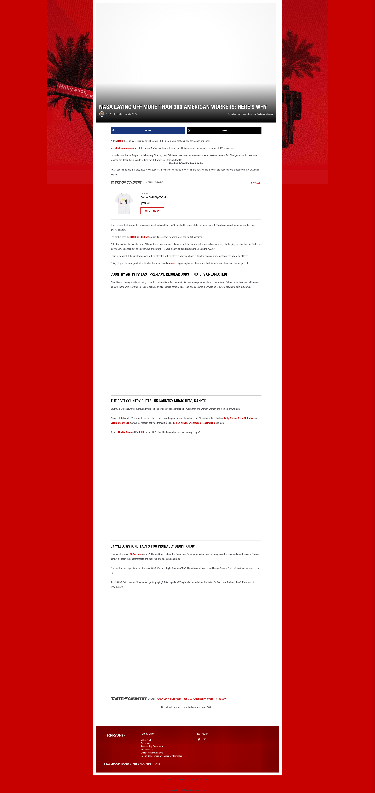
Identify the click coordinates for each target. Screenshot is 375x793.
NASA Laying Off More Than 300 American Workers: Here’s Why (191, 698)
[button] (186, 203)
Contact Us (146, 740)
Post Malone (208, 422)
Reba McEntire (245, 418)
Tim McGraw (124, 432)
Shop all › (256, 182)
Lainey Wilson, (180, 422)
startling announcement (127, 148)
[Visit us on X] (206, 739)
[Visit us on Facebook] (200, 739)
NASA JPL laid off (139, 236)
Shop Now (152, 210)
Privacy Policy (147, 749)
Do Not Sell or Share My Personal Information (162, 756)
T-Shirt (144, 193)
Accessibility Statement (152, 746)
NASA (120, 140)
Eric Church (195, 422)
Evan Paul (110, 114)
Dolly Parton (230, 418)
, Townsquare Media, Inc (131, 764)
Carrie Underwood (120, 422)
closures (171, 263)
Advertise (145, 743)
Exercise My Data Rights (152, 753)
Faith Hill (140, 432)
